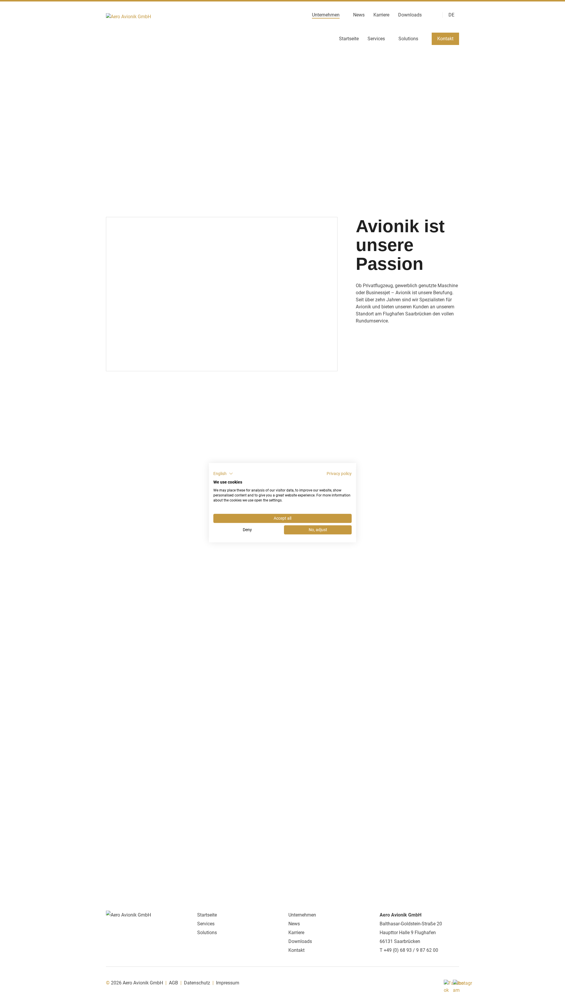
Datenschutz (197, 983)
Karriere (381, 15)
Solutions (408, 38)
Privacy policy (339, 473)
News (359, 15)
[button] (223, 474)
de (451, 15)
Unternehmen (326, 15)
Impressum (227, 983)
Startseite (349, 38)
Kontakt (445, 38)
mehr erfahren (127, 677)
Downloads (410, 15)
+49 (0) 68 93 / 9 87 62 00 (411, 950)
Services (376, 38)
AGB (173, 983)
